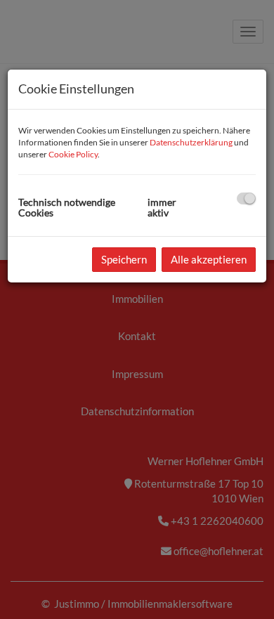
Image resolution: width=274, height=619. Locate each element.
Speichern (124, 259)
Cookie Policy (73, 154)
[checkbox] (246, 198)
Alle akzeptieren (209, 259)
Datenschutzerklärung (191, 142)
